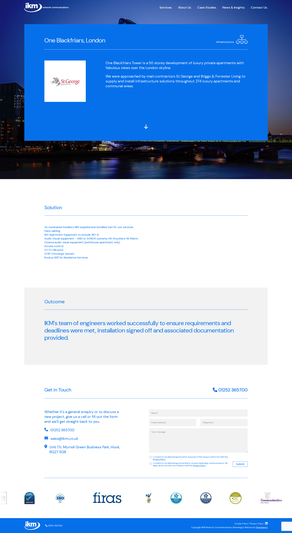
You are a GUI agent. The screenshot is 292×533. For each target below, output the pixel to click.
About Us (184, 7)
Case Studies (206, 7)
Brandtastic (262, 527)
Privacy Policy (159, 459)
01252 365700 (232, 390)
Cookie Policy (241, 523)
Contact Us (259, 7)
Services (166, 7)
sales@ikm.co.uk (64, 438)
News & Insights (233, 7)
